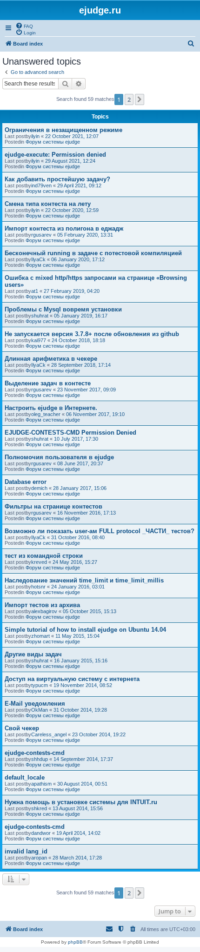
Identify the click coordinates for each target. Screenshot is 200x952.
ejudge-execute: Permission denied (55, 154)
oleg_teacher (45, 414)
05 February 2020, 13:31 (85, 235)
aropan (39, 857)
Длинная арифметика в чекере (51, 358)
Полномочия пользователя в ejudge (59, 457)
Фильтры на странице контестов (53, 506)
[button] (139, 99)
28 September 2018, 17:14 (81, 365)
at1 (34, 291)
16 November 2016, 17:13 (86, 513)
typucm (39, 685)
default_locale (25, 777)
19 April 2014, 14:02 (78, 833)
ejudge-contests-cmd (35, 752)
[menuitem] (24, 25)
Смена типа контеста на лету (48, 203)
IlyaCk (38, 259)
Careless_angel (49, 734)
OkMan (39, 710)
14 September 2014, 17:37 (83, 759)
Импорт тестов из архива (42, 605)
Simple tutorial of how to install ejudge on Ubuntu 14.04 (85, 629)
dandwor (41, 833)
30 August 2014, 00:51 (82, 784)
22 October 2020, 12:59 (72, 210)
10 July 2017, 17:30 (76, 439)
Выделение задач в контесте (48, 383)
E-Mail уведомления (35, 703)
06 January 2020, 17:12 (78, 259)
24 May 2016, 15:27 (75, 562)
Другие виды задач (33, 654)
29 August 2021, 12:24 (70, 161)
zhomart (40, 636)
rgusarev (41, 235)
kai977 (38, 340)
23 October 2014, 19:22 (99, 734)
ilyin (35, 136)
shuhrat (39, 315)
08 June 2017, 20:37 (80, 463)
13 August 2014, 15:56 (78, 808)
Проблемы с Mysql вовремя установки (63, 309)
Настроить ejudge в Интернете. (51, 407)
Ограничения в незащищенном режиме (63, 129)
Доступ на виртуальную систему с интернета (72, 678)
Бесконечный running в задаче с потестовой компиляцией (93, 253)
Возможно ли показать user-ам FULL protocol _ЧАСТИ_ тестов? (99, 531)
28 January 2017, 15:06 (80, 488)
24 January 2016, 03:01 (78, 586)
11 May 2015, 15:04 (77, 636)
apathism (41, 784)
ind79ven (41, 185)
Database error (26, 481)
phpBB (75, 942)
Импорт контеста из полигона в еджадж (64, 228)
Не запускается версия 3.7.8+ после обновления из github (92, 334)
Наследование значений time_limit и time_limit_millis (84, 580)
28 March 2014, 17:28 (77, 857)
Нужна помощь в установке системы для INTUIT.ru (81, 802)
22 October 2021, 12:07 (72, 136)
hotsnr (38, 586)
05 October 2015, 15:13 (89, 611)
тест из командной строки (44, 555)
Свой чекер (22, 728)
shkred (39, 808)
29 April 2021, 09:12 (79, 185)
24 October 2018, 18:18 (78, 340)
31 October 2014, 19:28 (80, 710)
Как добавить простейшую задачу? (57, 179)
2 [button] (129, 99)
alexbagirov (44, 611)
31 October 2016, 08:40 (78, 537)
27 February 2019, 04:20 (72, 291)
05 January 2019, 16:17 (80, 315)
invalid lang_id (26, 851)
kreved (39, 562)
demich (39, 488)
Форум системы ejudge (53, 142)
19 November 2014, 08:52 (82, 685)
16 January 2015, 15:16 (80, 660)
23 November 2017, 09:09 (86, 389)
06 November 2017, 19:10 (95, 414)
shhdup (39, 759)
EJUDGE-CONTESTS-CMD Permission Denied (70, 432)
